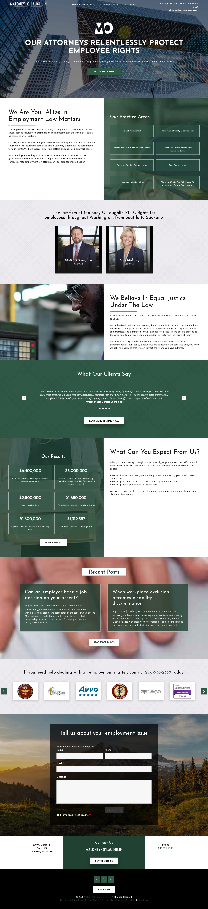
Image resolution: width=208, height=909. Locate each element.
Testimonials (105, 4)
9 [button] (109, 408)
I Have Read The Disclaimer (75, 815)
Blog (124, 4)
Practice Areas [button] (88, 4)
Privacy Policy (92, 900)
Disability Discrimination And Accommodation (152, 611)
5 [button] (103, 408)
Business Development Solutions (118, 900)
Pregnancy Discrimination (132, 182)
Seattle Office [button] (104, 860)
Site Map (78, 900)
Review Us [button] (104, 889)
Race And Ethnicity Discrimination (178, 131)
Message (61, 776)
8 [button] (108, 408)
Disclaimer (61, 809)
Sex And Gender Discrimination (132, 165)
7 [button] (106, 408)
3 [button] (100, 408)
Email (60, 763)
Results (116, 4)
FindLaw (143, 900)
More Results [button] (53, 542)
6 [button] (105, 408)
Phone (108, 749)
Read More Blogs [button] (104, 642)
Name (59, 749)
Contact (132, 4)
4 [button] (102, 408)
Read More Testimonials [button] (104, 420)
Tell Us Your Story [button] (104, 71)
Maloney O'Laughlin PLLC (97, 896)
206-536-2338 (190, 11)
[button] (24, 398)
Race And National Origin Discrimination (61, 605)
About (75, 4)
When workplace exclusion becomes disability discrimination (140, 598)
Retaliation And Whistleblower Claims (132, 148)
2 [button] (99, 408)
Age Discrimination (178, 165)
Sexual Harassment (132, 131)
